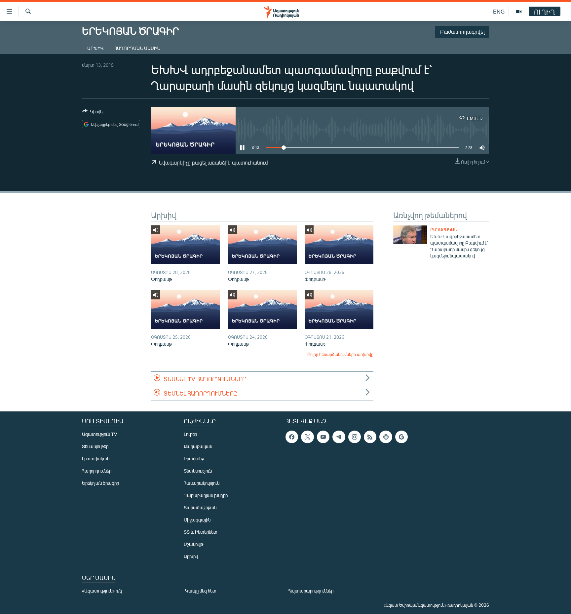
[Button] (92, 113)
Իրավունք (194, 458)
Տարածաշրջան (200, 507)
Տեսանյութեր (95, 446)
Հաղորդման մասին (137, 48)
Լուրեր (190, 434)
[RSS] (370, 437)
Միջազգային (197, 519)
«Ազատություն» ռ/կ (102, 591)
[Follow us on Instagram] (354, 437)
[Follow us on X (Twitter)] (307, 437)
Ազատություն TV (99, 434)
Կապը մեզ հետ (200, 591)
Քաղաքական (443, 229)
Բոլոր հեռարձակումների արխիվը (340, 354)
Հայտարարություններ (310, 591)
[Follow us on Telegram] (338, 437)
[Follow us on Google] (401, 437)
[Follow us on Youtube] (323, 437)
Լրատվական (95, 458)
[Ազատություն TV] (519, 12)
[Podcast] (385, 437)
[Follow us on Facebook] (292, 437)
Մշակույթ (193, 544)
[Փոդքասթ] (185, 244)
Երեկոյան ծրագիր (100, 483)
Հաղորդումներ (96, 471)
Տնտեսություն (198, 471)
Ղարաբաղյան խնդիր (206, 495)
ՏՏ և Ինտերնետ (200, 532)
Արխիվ (95, 48)
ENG (499, 11)
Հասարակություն (201, 483)
